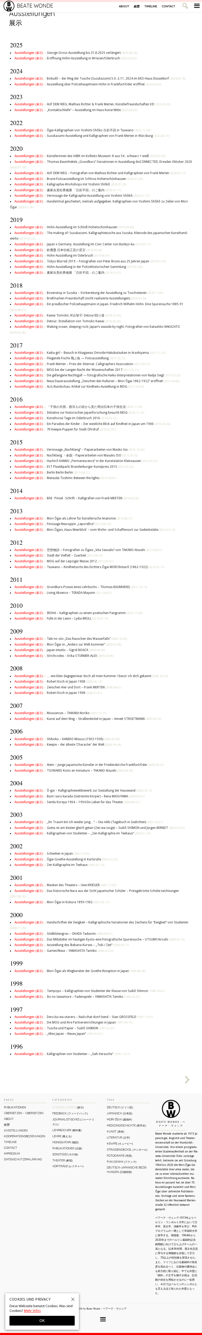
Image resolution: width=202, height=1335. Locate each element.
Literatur (118, 1137)
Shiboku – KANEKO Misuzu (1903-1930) (83, 739)
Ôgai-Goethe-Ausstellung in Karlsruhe (82, 859)
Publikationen (15, 1107)
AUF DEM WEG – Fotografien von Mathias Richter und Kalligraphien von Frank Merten (116, 173)
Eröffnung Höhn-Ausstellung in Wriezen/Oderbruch (92, 58)
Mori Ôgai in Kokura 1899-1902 (78, 902)
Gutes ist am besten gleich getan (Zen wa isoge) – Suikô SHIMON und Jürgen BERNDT (116, 828)
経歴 (137, 6)
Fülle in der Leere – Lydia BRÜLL (77, 618)
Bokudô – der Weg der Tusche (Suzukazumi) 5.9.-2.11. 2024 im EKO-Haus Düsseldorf (116, 78)
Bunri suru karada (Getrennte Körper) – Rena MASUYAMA (96, 796)
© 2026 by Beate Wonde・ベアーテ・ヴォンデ (100, 1308)
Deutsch (120, 1107)
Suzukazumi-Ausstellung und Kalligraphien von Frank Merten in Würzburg (108, 136)
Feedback (70, 1113)
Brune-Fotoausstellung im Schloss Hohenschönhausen (95, 179)
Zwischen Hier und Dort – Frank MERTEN (84, 687)
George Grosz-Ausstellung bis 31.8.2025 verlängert (92, 53)
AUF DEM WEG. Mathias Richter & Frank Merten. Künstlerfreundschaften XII (108, 104)
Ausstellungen (28, 53)
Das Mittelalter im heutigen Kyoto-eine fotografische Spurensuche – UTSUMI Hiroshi (116, 939)
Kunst (115, 1131)
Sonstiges (65, 1154)
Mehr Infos (32, 1311)
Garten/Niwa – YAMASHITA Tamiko (80, 951)
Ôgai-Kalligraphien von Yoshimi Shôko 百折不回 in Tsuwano (98, 130)
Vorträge (67, 1166)
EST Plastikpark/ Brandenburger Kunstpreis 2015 (90, 467)
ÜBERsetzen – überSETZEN (23, 1113)
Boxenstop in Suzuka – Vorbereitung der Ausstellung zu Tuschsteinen (105, 293)
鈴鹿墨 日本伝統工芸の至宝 (74, 250)
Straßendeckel (127, 1149)
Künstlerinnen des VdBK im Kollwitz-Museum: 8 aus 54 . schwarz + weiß (106, 156)
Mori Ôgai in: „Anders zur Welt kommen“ (84, 644)
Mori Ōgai (119, 1119)
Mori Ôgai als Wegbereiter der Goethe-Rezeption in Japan (96, 971)
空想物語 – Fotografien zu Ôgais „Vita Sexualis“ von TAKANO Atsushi (104, 550)
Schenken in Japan (68, 853)
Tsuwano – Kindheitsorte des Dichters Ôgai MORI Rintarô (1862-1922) (105, 567)
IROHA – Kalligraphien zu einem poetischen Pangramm (94, 613)
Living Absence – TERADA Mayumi (79, 593)
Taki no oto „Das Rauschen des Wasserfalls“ (87, 639)
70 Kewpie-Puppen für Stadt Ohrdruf (81, 429)
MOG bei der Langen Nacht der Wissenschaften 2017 (93, 370)
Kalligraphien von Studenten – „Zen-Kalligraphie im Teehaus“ (98, 833)
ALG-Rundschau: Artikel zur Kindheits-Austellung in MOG (95, 386)
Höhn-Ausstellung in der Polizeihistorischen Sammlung (95, 267)
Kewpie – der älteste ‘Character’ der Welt (84, 744)
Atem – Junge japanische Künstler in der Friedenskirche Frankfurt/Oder (105, 765)
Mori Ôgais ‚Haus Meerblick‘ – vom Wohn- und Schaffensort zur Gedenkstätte (111, 530)
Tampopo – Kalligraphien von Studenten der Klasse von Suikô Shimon (106, 991)
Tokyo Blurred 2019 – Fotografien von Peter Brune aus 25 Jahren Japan (106, 261)
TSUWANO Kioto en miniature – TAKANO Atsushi (90, 770)
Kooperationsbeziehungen (24, 1136)
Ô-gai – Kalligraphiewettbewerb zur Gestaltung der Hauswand (99, 790)
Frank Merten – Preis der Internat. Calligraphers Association (98, 364)
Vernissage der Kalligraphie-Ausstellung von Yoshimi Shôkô (98, 196)
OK (42, 1320)
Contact (168, 6)
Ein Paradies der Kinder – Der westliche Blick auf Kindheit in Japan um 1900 (108, 424)
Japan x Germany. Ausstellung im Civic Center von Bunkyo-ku (99, 244)
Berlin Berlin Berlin (68, 472)
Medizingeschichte (126, 1125)
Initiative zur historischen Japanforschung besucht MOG (95, 412)
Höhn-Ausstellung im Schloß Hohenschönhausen (90, 227)
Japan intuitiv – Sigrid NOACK (76, 650)
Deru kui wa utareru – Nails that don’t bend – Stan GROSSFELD (100, 1017)
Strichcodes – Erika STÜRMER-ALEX (80, 656)
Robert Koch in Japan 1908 (74, 681)
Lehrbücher (67, 1130)
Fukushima (121, 1161)
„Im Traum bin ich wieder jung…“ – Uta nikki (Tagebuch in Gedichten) (105, 822)
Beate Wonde (35, 5)
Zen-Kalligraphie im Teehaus (75, 865)
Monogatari (65, 1142)
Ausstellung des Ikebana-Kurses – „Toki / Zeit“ (88, 945)
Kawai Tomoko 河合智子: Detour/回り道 (84, 315)
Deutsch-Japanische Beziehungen (127, 1170)
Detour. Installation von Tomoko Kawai (84, 321)
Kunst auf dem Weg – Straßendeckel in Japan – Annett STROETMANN (104, 719)
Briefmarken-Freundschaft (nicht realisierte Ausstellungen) (97, 298)
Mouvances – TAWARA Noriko (76, 713)
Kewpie (120, 1143)
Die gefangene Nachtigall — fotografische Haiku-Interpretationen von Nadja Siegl (113, 375)
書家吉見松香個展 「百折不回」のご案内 (84, 190)
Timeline (150, 6)
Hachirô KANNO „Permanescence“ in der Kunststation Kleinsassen (102, 461)
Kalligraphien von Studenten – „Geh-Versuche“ (88, 1054)
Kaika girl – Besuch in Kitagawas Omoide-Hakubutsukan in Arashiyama (106, 353)
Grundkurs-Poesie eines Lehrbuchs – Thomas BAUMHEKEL (97, 587)
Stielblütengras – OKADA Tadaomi (79, 934)
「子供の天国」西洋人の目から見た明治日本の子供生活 (94, 407)
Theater (62, 1160)
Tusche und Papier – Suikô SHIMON (81, 1028)
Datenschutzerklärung (23, 1159)
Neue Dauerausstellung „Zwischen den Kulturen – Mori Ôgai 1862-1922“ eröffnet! (113, 381)
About (124, 6)
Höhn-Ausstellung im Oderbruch (78, 255)
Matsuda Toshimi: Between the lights (81, 478)
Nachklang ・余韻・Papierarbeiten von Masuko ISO (92, 455)
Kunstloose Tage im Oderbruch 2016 (82, 418)
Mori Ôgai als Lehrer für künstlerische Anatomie (89, 518)
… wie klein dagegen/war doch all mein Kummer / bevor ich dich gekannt (107, 676)
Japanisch (119, 1113)
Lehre (62, 1136)
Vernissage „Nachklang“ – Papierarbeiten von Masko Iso (95, 449)
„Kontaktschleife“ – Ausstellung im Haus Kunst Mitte (92, 110)
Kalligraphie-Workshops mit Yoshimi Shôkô (87, 184)
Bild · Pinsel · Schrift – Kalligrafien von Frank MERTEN (93, 498)
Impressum (12, 1153)
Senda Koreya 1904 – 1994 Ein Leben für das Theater (93, 802)
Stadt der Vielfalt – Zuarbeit (75, 555)
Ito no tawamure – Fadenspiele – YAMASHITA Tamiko (93, 997)
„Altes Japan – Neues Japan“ (75, 1034)
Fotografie (119, 1155)
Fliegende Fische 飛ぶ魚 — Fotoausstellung (86, 358)
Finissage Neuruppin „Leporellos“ (79, 524)
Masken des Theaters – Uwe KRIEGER (81, 885)
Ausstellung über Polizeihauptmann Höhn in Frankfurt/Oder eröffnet (104, 84)
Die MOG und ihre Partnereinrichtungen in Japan (89, 1022)
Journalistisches (73, 1122)
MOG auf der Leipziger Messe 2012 (80, 561)
